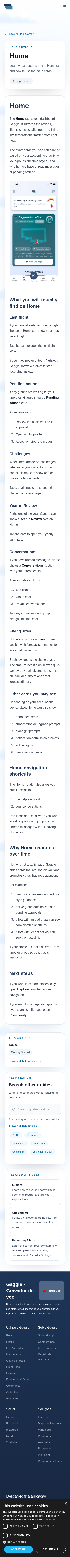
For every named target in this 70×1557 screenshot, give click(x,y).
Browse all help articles (25, 1060)
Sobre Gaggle (46, 1335)
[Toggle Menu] (64, 5)
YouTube (11, 1442)
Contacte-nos (46, 1341)
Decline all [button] (51, 1549)
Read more (49, 1519)
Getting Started (21, 81)
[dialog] (35, 1528)
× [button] (65, 1503)
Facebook (12, 1423)
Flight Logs (13, 1366)
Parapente (44, 1448)
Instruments (18, 1143)
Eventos (43, 1417)
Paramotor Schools (50, 1461)
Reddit (10, 1435)
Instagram (12, 1429)
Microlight (44, 1454)
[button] (35, 1542)
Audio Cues (39, 1143)
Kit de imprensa (47, 1348)
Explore (11, 1373)
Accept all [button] (18, 1549)
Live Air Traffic (15, 1348)
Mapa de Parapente (50, 1423)
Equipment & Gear (42, 1151)
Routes (10, 1335)
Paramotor (44, 1435)
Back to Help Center (19, 33)
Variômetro (45, 1429)
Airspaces (32, 1135)
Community (18, 1151)
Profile (15, 1135)
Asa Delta (44, 1442)
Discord (11, 1417)
